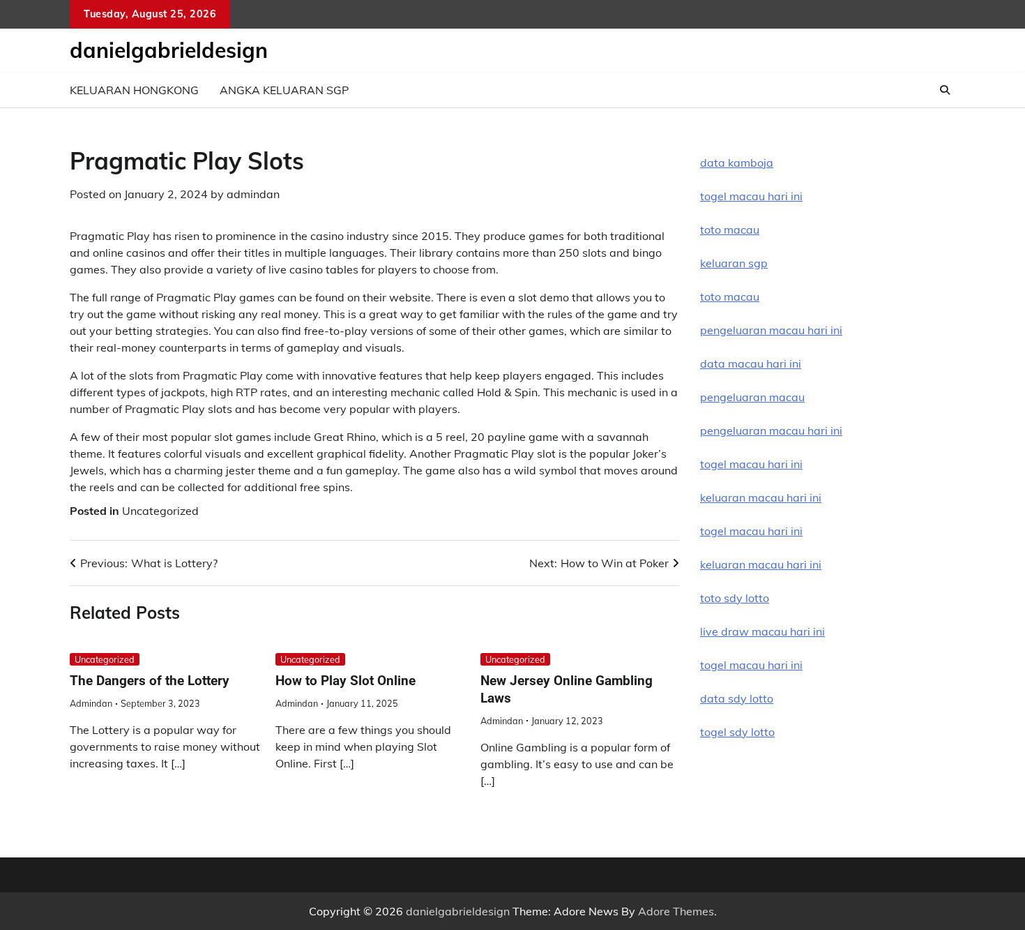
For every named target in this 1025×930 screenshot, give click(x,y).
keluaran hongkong (134, 90)
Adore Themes (676, 911)
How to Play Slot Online (345, 681)
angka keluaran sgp (284, 90)
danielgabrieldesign (169, 50)
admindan (253, 194)
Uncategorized (160, 511)
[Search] (944, 90)
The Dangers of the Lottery (149, 681)
